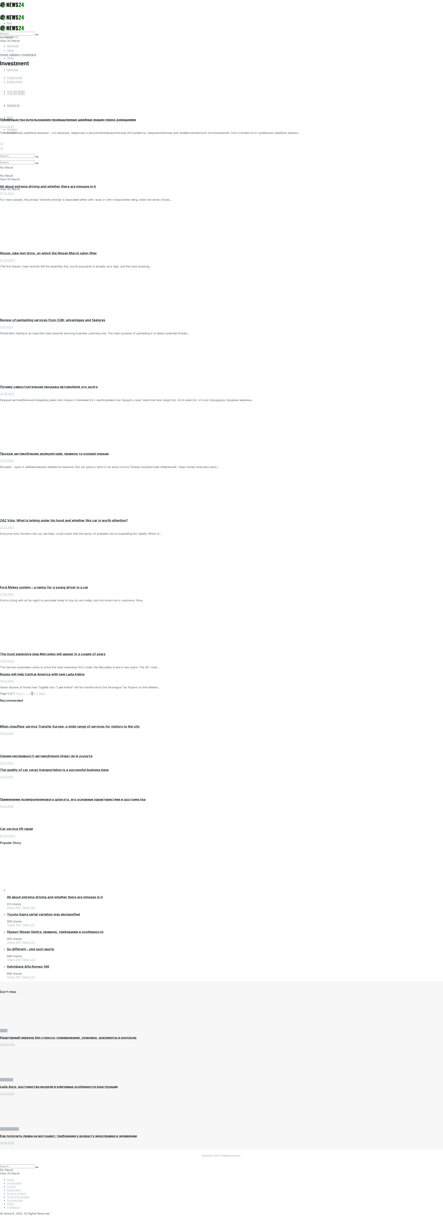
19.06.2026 (7, 1093)
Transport (12, 129)
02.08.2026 (7, 1044)
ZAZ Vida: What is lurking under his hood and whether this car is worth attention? (64, 520)
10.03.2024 (7, 193)
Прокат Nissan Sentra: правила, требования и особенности (55, 932)
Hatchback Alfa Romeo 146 (28, 967)
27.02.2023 (7, 527)
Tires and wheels (18, 1197)
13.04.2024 (7, 126)
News (3, 1030)
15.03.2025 (7, 806)
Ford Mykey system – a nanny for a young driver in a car (44, 587)
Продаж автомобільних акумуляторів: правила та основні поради (54, 454)
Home (4, 54)
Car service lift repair (16, 829)
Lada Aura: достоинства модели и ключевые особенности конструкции (59, 1087)
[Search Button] (36, 34)
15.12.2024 (6, 733)
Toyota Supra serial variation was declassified (43, 914)
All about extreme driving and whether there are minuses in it (48, 186)
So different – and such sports (30, 949)
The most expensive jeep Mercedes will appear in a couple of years (52, 654)
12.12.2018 (6, 777)
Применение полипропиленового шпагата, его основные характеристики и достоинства (73, 799)
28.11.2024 (7, 763)
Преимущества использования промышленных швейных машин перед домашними (68, 120)
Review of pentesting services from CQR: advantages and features (52, 320)
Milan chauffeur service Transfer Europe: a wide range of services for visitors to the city (70, 726)
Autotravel (12, 70)
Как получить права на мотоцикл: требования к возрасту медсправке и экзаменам (68, 1136)
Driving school (9, 1129)
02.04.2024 (7, 260)
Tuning (10, 58)
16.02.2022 (7, 681)
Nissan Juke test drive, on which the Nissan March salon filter (48, 253)
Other (10, 117)
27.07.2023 (7, 460)
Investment (13, 46)
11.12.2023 (6, 327)
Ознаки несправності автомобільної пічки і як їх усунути (46, 756)
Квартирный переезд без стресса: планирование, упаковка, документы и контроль (68, 1038)
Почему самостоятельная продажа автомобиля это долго (49, 387)
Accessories (15, 1200)
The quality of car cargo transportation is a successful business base (54, 770)
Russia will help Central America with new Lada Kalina (42, 674)
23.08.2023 (7, 394)
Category (15, 54)
